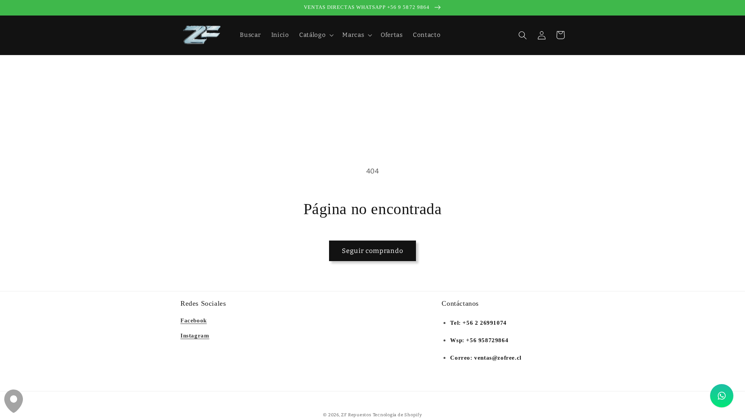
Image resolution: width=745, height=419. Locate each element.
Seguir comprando (372, 251)
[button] (315, 35)
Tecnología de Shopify (397, 414)
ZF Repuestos (356, 414)
